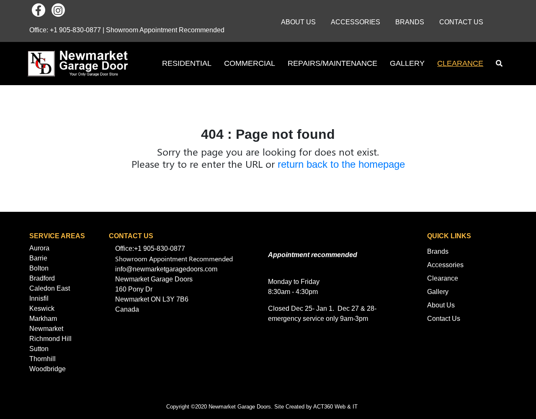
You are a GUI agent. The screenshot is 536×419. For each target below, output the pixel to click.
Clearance (460, 63)
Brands (409, 22)
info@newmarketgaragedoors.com (166, 269)
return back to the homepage (341, 164)
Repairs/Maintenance (332, 63)
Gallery (407, 63)
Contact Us (461, 22)
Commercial (249, 63)
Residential (186, 63)
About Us (298, 22)
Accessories (355, 22)
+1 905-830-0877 (75, 30)
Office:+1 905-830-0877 (150, 248)
